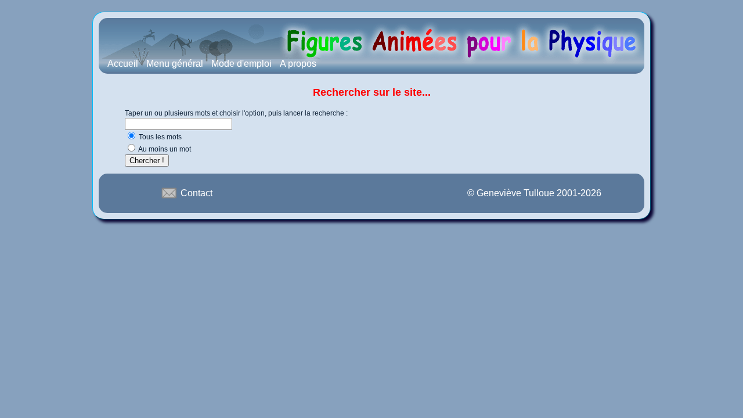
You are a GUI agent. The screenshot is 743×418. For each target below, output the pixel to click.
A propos (298, 64)
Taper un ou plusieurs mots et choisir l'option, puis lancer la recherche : (236, 113)
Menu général (174, 64)
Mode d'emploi (241, 64)
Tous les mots (160, 137)
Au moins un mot (164, 149)
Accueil (122, 64)
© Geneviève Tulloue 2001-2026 (534, 193)
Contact (195, 193)
